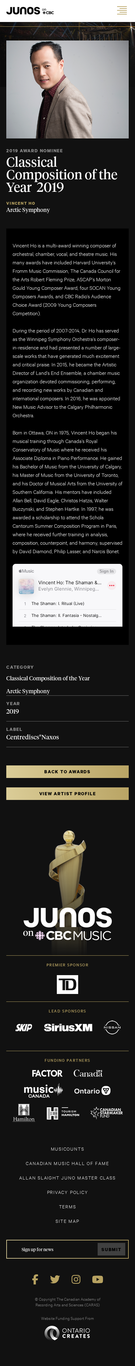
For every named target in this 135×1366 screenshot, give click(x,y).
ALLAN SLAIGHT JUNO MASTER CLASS (67, 1177)
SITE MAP (67, 1221)
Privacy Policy (67, 1192)
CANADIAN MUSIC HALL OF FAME (67, 1163)
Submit (111, 1249)
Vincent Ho (20, 203)
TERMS (67, 1206)
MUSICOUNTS (67, 1149)
